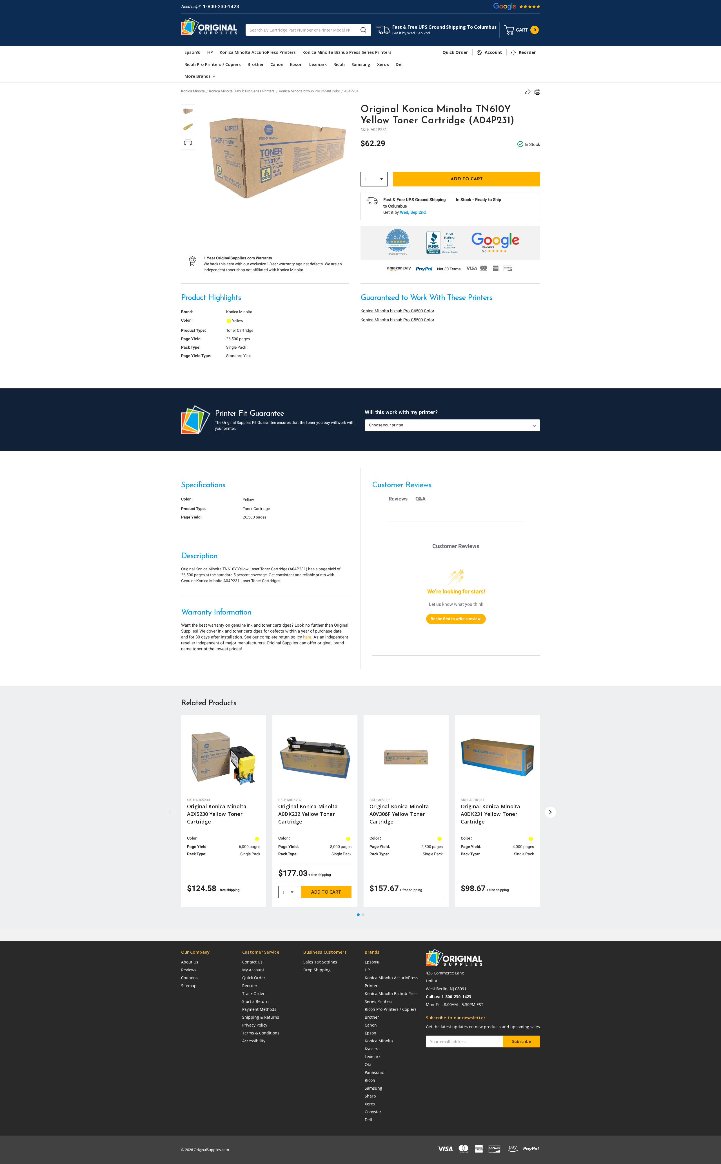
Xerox (383, 64)
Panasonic (374, 1072)
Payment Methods (259, 1009)
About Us (189, 962)
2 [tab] (363, 915)
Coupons (189, 977)
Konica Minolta (379, 1040)
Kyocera (372, 1048)
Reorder (249, 985)
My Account (253, 969)
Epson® (192, 52)
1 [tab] (358, 915)
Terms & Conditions (260, 1033)
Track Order (253, 993)
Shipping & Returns (260, 1017)
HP (210, 52)
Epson (296, 64)
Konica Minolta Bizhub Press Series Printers (346, 52)
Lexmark (318, 64)
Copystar (373, 1111)
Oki (368, 1064)
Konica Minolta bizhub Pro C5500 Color (397, 319)
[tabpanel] (223, 811)
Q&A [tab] (420, 499)
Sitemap (189, 985)
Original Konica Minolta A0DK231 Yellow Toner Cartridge (490, 814)
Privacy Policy (254, 1025)
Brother (256, 64)
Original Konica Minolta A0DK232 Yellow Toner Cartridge (308, 814)
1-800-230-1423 (221, 6)
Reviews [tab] (398, 499)
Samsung (360, 64)
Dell (400, 64)
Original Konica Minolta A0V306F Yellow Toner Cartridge (399, 814)
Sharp (370, 1096)
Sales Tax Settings (320, 962)
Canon (276, 64)
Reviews (188, 969)
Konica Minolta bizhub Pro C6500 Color (397, 310)
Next (550, 812)
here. (307, 637)
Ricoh (339, 64)
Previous (170, 812)
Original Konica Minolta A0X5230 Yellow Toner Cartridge (217, 814)
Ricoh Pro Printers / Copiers (212, 64)
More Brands (198, 76)
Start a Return (255, 1001)
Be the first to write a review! (456, 619)
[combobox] (308, 30)
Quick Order (253, 977)
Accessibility (253, 1040)
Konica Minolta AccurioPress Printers (258, 52)
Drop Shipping (317, 969)
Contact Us (252, 962)
